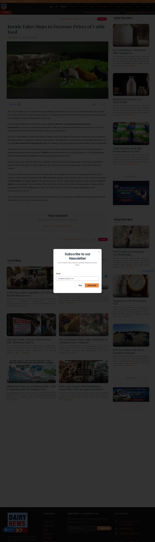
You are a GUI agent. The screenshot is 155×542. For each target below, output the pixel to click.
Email (58, 273)
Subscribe (91, 285)
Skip (80, 285)
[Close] (99, 252)
